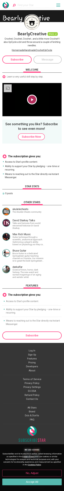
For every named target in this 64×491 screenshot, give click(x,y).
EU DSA (32, 390)
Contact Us (32, 399)
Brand (32, 411)
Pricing (32, 362)
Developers (32, 366)
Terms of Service (32, 379)
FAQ (32, 419)
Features (32, 358)
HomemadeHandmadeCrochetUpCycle (32, 50)
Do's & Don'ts (32, 415)
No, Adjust (32, 473)
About (32, 370)
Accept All (32, 481)
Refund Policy (32, 395)
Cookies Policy (34, 465)
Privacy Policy (32, 383)
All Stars (32, 407)
